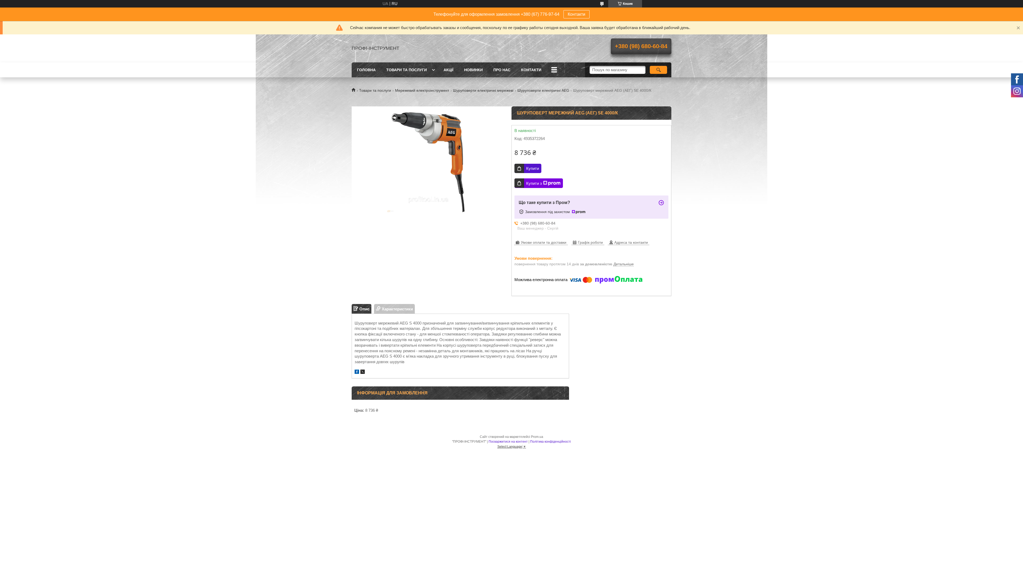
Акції (448, 70)
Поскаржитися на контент (508, 441)
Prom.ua (537, 437)
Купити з (534, 183)
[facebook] (357, 372)
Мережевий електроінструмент (422, 90)
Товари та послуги (406, 70)
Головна (366, 70)
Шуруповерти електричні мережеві (483, 90)
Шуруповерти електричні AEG (543, 90)
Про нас (501, 70)
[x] (362, 372)
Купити (532, 168)
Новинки (473, 70)
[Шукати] (658, 70)
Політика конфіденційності (550, 441)
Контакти (576, 14)
